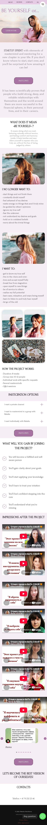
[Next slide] (45, 738)
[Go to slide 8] (28, 752)
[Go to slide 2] (18, 752)
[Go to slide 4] (21, 752)
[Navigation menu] (43, 4)
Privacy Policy (23, 820)
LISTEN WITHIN (11, 31)
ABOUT (10, 2)
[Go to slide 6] (25, 752)
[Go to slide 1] (16, 752)
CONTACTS (29, 2)
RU (38, 2)
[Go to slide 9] (30, 752)
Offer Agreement (23, 823)
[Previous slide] (2, 738)
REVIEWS (19, 2)
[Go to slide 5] (23, 752)
